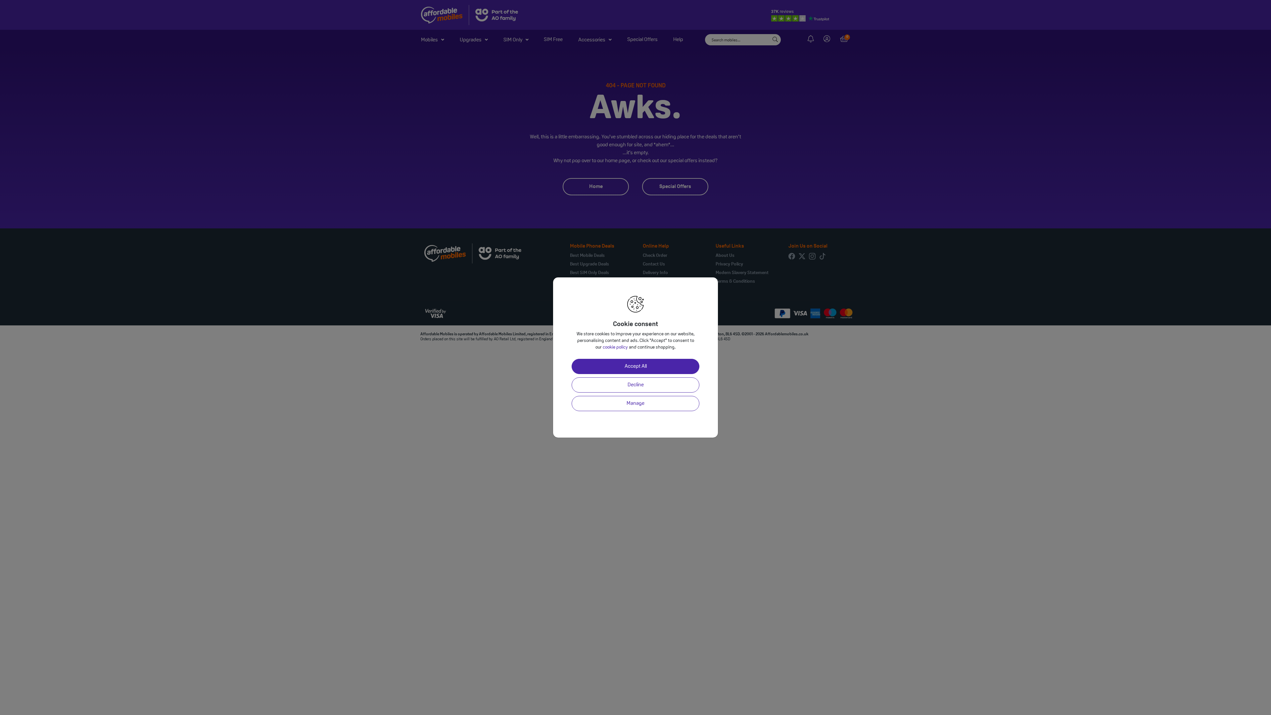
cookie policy (615, 347)
